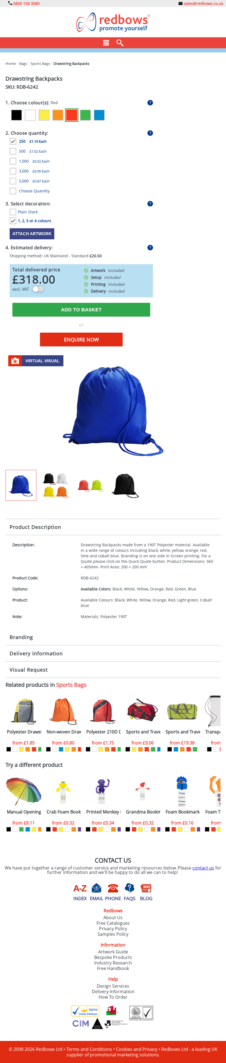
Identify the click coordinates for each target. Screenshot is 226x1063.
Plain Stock (28, 211)
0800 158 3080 (26, 3)
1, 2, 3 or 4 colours (34, 220)
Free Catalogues (113, 923)
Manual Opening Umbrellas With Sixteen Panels (24, 812)
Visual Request (29, 669)
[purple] (80, 829)
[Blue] (99, 115)
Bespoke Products (113, 957)
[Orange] (57, 115)
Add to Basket (81, 309)
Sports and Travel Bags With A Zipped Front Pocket (143, 732)
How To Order (113, 997)
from (23, 743)
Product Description (35, 527)
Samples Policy (113, 934)
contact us (203, 868)
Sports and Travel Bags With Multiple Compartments (183, 732)
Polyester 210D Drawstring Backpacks (103, 732)
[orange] (27, 749)
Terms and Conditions (89, 1049)
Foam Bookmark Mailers (183, 812)
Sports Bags (71, 684)
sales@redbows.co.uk (202, 3)
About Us (113, 917)
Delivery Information (36, 653)
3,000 (34, 171)
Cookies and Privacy (136, 1049)
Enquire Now (81, 339)
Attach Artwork (32, 233)
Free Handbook (113, 968)
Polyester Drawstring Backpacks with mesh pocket (24, 732)
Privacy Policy (113, 929)
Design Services (113, 986)
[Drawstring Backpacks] (113, 411)
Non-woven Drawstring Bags (64, 732)
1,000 (34, 161)
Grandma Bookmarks (143, 812)
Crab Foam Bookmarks (64, 812)
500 (33, 151)
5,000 (34, 181)
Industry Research (113, 963)
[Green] (85, 115)
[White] (30, 115)
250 (33, 141)
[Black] (16, 115)
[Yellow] (44, 115)
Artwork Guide (113, 952)
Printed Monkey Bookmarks (103, 812)
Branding (21, 637)
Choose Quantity (34, 190)
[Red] (71, 115)
